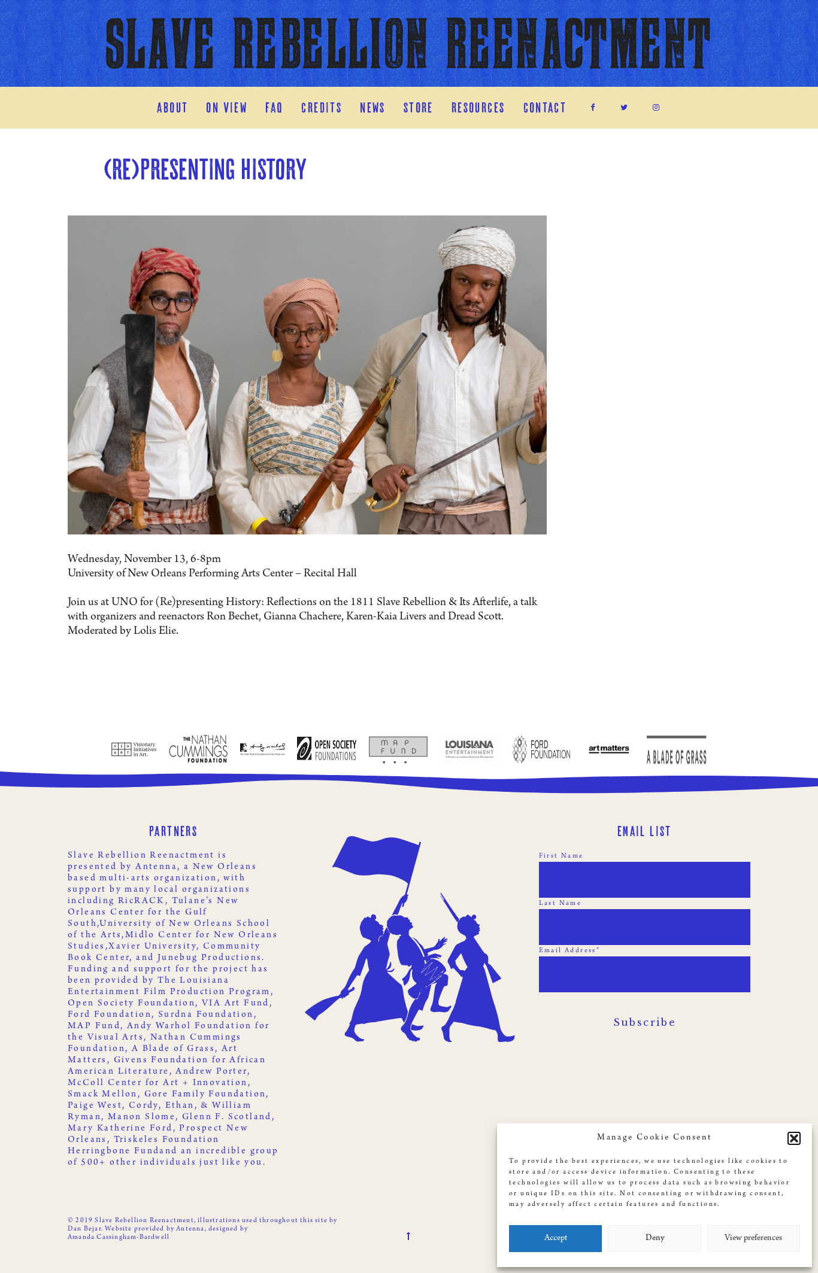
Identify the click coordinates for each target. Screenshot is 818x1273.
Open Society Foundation (131, 1003)
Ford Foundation (110, 1015)
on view (226, 107)
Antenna (156, 867)
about (172, 107)
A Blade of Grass (173, 1049)
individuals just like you (201, 1163)
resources (478, 107)
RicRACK (141, 901)
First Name (561, 856)
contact (545, 107)
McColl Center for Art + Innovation (158, 1083)
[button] (794, 1138)
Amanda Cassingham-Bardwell (118, 1237)
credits (321, 107)
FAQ (274, 107)
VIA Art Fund (235, 1003)
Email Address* (570, 951)
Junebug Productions (209, 958)
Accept (555, 1238)
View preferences (753, 1238)
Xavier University (152, 947)
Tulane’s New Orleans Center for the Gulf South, (153, 913)
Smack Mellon (103, 1094)
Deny (655, 1238)
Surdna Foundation (206, 1015)
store (419, 107)
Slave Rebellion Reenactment (409, 43)
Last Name (560, 903)
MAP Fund (94, 1026)
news (373, 107)
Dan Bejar (84, 1229)
